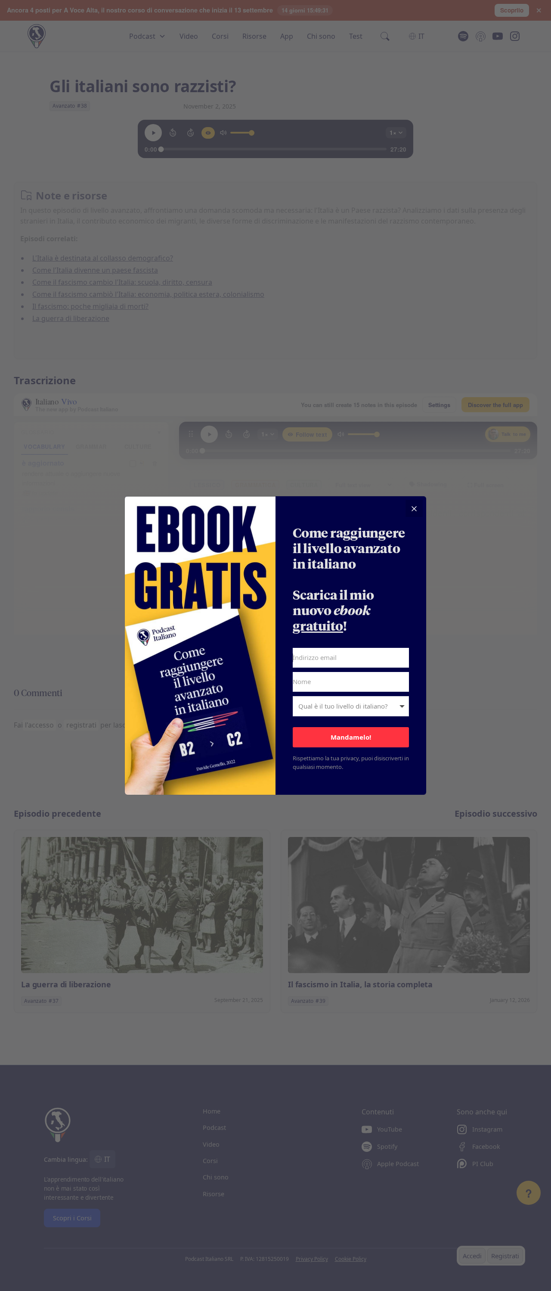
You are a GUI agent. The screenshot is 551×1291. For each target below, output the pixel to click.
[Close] (414, 508)
